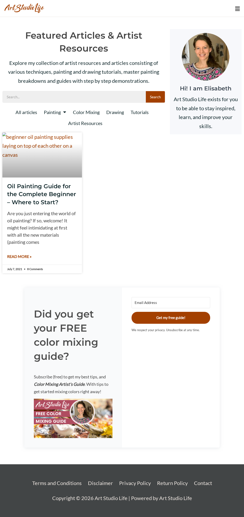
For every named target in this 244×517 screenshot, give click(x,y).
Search (155, 96)
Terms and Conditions (57, 483)
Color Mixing (86, 112)
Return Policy (172, 483)
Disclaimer (100, 483)
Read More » (19, 256)
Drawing (115, 112)
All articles (26, 112)
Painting (52, 112)
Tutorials (140, 112)
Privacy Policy (135, 483)
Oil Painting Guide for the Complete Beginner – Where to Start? (41, 194)
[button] (238, 8)
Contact (203, 483)
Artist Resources (85, 123)
